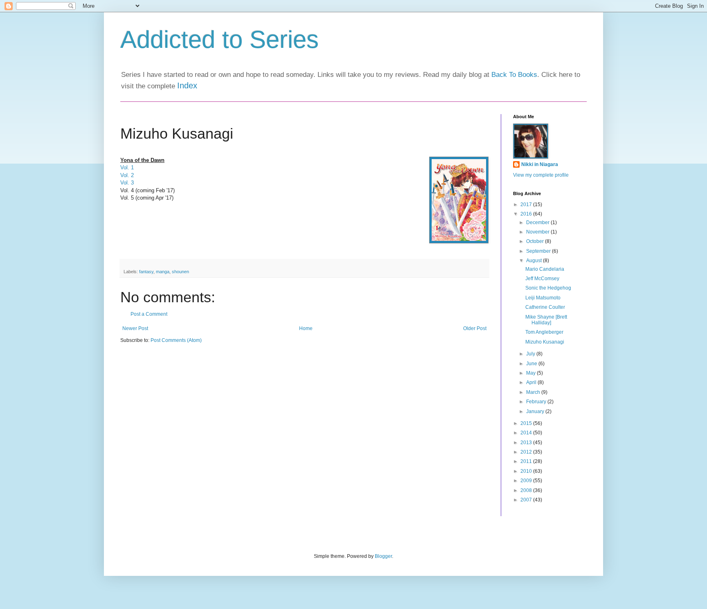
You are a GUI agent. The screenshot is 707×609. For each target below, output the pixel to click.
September (539, 251)
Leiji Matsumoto (543, 298)
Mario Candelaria (544, 269)
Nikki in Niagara (539, 164)
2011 (526, 461)
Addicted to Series (219, 39)
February (536, 402)
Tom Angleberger (544, 332)
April (532, 382)
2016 (526, 214)
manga (162, 271)
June (532, 363)
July (531, 354)
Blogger (383, 556)
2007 (526, 500)
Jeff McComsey (542, 278)
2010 (526, 471)
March (533, 392)
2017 (526, 204)
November (538, 232)
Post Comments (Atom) (176, 340)
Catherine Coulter (545, 307)
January (535, 411)
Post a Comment (149, 314)
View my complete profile (541, 175)
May (531, 373)
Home (306, 328)
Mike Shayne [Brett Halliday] (546, 320)
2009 (526, 480)
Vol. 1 (127, 167)
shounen (180, 271)
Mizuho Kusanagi (544, 342)
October (535, 241)
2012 (526, 452)
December (538, 222)
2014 (526, 433)
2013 (526, 442)
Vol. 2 (127, 175)
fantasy (146, 271)
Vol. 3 (127, 183)
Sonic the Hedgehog (548, 288)
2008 (526, 490)
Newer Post (135, 328)
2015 (526, 423)
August (534, 260)
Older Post (474, 328)
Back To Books (514, 75)
